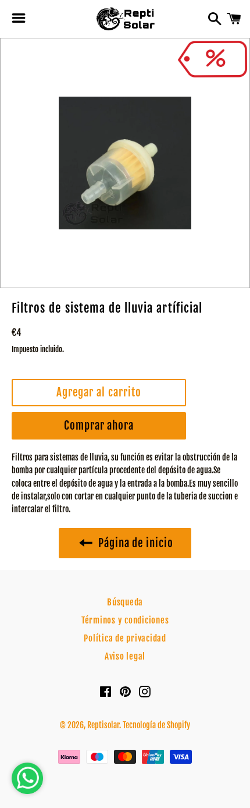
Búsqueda (125, 602)
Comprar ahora (99, 426)
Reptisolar (103, 725)
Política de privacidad (125, 638)
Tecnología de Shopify (156, 725)
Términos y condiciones (125, 620)
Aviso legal (125, 656)
